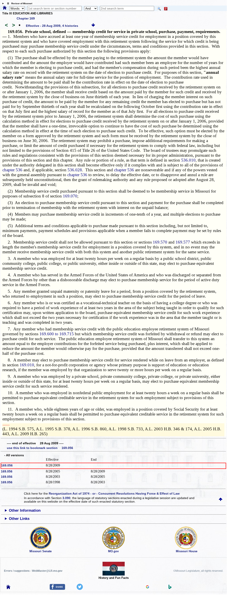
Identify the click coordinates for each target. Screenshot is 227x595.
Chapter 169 (26, 18)
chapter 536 (12, 170)
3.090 (66, 498)
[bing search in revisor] (170, 588)
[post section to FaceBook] (57, 589)
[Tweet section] (80, 589)
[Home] (5, 8)
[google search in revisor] (147, 587)
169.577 (183, 242)
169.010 (27, 365)
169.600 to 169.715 (56, 334)
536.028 (75, 170)
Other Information (25, 510)
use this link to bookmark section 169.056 (40, 448)
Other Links (19, 519)
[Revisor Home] (8, 588)
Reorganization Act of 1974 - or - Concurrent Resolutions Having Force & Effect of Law (114, 493)
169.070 (70, 196)
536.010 (188, 160)
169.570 (160, 242)
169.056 (7, 465)
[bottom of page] (93, 25)
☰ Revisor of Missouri (18, 3)
